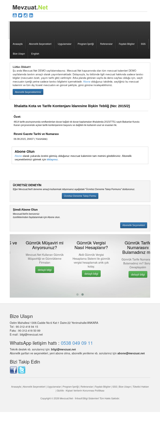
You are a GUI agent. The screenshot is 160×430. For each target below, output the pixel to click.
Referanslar (106, 43)
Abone (86, 81)
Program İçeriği (86, 43)
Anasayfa (18, 43)
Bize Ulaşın (19, 53)
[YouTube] (15, 15)
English (35, 53)
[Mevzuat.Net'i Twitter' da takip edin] (21, 369)
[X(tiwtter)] (20, 15)
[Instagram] (26, 15)
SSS (143, 43)
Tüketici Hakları (141, 386)
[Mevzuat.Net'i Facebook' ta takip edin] (13, 369)
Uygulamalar (64, 43)
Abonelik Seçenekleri (40, 43)
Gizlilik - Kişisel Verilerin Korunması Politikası (80, 390)
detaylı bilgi (34, 270)
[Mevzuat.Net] (30, 7)
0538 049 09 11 (77, 342)
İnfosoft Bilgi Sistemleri (87, 398)
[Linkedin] (31, 15)
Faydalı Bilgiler (127, 43)
